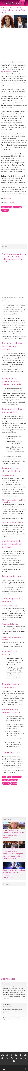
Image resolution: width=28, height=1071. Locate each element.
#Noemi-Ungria (17, 207)
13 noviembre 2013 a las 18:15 (8, 1006)
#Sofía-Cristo (5, 210)
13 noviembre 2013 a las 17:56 (8, 986)
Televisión (9, 207)
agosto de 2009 (6, 72)
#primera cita (6, 783)
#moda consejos (14, 780)
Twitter (12, 202)
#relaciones (14, 783)
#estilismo (5, 780)
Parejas (3, 207)
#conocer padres (17, 776)
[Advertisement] (14, 44)
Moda (4, 776)
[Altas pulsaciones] (2, 1055)
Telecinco (7, 198)
